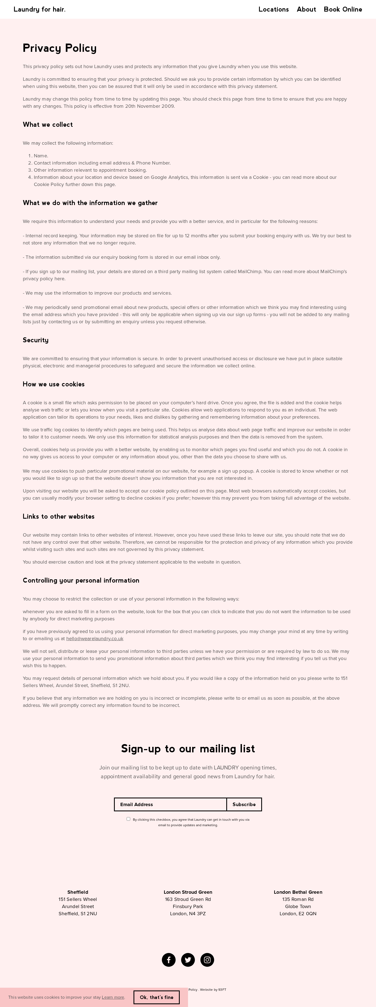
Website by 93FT (213, 990)
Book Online (343, 9)
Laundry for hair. (40, 9)
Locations (274, 9)
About (306, 9)
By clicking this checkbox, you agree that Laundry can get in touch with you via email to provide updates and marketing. (191, 822)
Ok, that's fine (156, 997)
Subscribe (244, 804)
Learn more (113, 997)
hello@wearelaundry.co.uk (94, 639)
